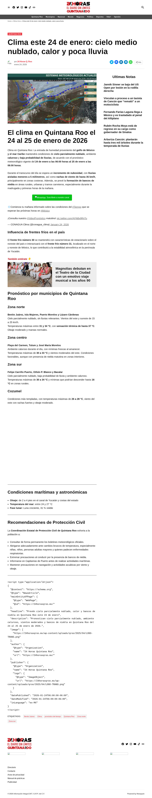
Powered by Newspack (135, 794)
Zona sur (12, 721)
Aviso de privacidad (16, 775)
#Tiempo (76, 207)
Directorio (12, 767)
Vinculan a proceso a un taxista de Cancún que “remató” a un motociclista (123, 101)
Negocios (80, 17)
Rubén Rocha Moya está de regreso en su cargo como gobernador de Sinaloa (120, 129)
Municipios (50, 17)
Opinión (117, 17)
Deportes (100, 17)
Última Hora (17, 21)
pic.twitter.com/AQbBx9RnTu (72, 218)
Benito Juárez (29, 716)
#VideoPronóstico (36, 218)
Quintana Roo (37, 17)
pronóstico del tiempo (53, 716)
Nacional (61, 17)
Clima (40, 716)
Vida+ (109, 17)
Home (10, 21)
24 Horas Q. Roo (24, 62)
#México (45, 210)
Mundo (71, 17)
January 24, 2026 (59, 224)
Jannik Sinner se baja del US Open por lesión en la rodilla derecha (121, 87)
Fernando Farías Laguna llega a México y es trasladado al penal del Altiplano (123, 115)
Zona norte (81, 716)
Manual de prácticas (16, 778)
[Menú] (9, 7)
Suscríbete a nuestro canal (58, 197)
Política (90, 17)
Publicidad (12, 782)
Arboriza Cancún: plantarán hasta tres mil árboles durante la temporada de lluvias (123, 142)
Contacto (11, 771)
